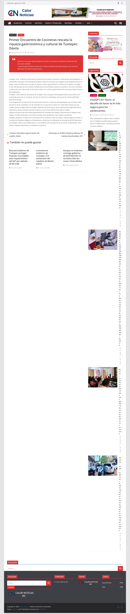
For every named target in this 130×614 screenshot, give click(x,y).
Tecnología (102, 95)
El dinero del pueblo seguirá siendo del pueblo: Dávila (24, 134)
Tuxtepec (20, 35)
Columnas (93, 95)
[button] (83, 23)
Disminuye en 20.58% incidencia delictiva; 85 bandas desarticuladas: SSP (66, 134)
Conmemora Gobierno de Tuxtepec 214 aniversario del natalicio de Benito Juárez (45, 157)
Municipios (18, 23)
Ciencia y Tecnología (53, 23)
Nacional (68, 23)
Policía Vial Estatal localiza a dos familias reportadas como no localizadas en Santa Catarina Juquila (120, 494)
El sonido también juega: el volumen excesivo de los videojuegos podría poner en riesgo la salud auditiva (120, 170)
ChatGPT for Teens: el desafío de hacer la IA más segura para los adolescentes (105, 105)
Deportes (38, 23)
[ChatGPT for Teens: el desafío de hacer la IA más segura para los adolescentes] (105, 83)
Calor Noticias (110, 115)
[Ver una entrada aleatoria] (120, 23)
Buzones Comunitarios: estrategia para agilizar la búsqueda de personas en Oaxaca (120, 401)
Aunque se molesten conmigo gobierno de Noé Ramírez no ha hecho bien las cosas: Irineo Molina (73, 155)
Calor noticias (30, 52)
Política (28, 23)
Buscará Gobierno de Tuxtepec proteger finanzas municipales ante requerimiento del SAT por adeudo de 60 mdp (19, 157)
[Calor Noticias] (9, 23)
